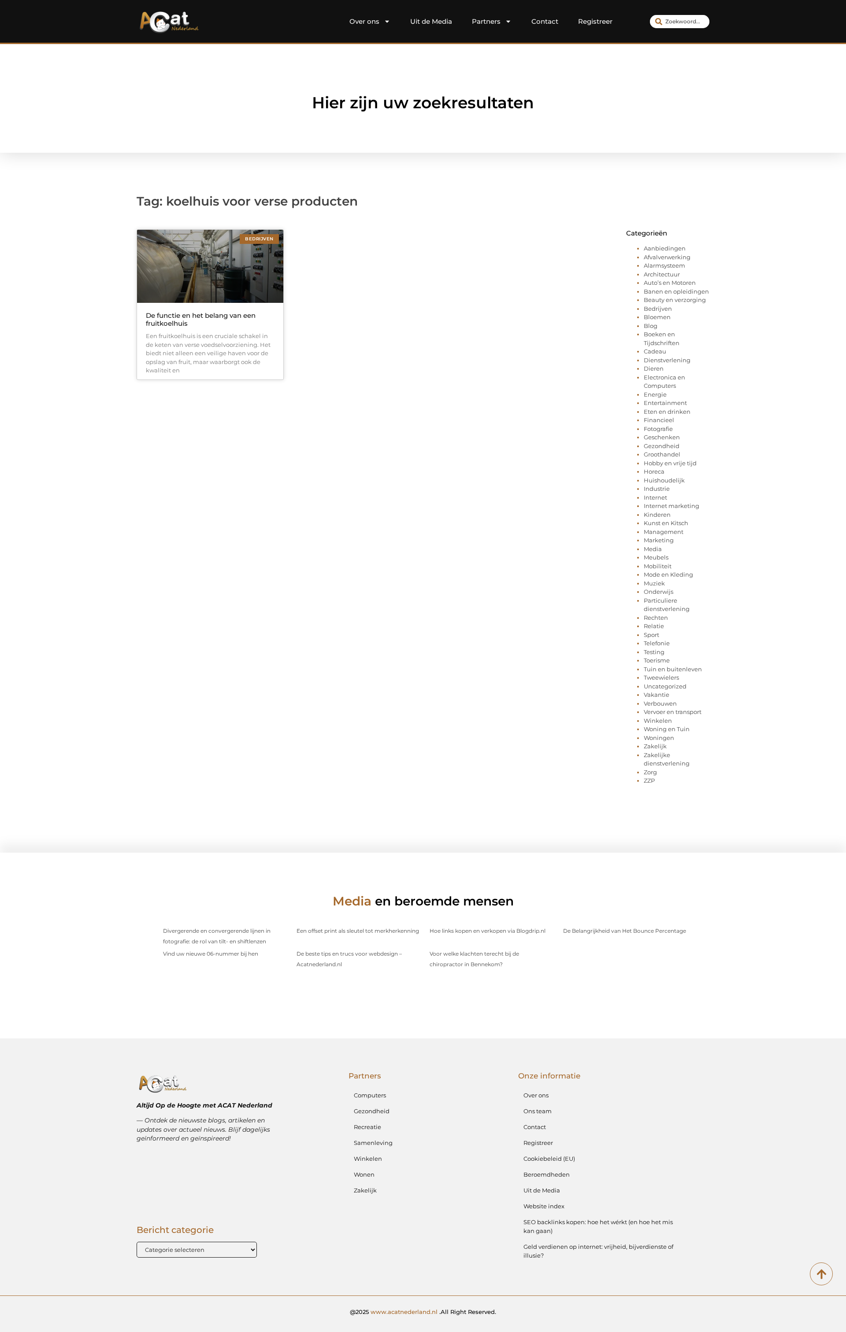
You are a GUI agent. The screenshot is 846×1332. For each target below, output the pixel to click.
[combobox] (679, 21)
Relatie (654, 625)
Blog (650, 325)
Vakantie (656, 694)
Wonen (364, 1174)
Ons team (537, 1111)
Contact (544, 21)
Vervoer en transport (672, 711)
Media (653, 548)
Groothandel (662, 454)
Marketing (659, 540)
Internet (655, 497)
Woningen (659, 737)
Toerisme (657, 660)
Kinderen (657, 514)
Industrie (657, 488)
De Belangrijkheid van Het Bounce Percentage (624, 930)
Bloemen (657, 316)
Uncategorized (665, 686)
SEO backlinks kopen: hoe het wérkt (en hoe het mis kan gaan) (598, 1226)
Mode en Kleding (668, 574)
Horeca (654, 471)
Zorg (650, 772)
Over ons (364, 21)
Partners (486, 21)
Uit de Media (431, 21)
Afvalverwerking (667, 257)
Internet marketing (671, 505)
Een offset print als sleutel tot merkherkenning (358, 930)
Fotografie (658, 428)
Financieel (659, 419)
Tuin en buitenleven (673, 669)
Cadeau (655, 351)
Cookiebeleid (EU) (549, 1158)
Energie (655, 394)
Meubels (656, 557)
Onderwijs (658, 591)
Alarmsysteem (664, 265)
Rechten (656, 617)
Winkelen (658, 720)
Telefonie (657, 643)
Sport (651, 634)
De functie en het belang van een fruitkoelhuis (201, 319)
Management (663, 531)
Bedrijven (658, 308)
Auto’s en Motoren (670, 282)
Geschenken (662, 437)
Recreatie (367, 1126)
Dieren (654, 368)
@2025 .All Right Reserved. (423, 1311)
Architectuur (662, 274)
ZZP (649, 780)
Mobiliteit (658, 566)
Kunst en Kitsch (666, 522)
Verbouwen (660, 703)
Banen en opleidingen (676, 291)
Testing (654, 651)
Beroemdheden (546, 1174)
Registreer (595, 21)
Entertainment (665, 402)
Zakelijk (655, 746)
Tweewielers (661, 677)
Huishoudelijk (664, 480)
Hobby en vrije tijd (670, 463)
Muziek (654, 583)
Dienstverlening (667, 360)
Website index (543, 1206)
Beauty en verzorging (675, 299)
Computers (370, 1095)
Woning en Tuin (667, 728)
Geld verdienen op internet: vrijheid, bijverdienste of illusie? (598, 1251)
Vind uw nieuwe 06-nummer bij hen (210, 953)
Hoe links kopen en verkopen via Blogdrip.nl (487, 930)
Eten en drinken (667, 411)
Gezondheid (661, 445)
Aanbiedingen (665, 248)
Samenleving (373, 1142)
